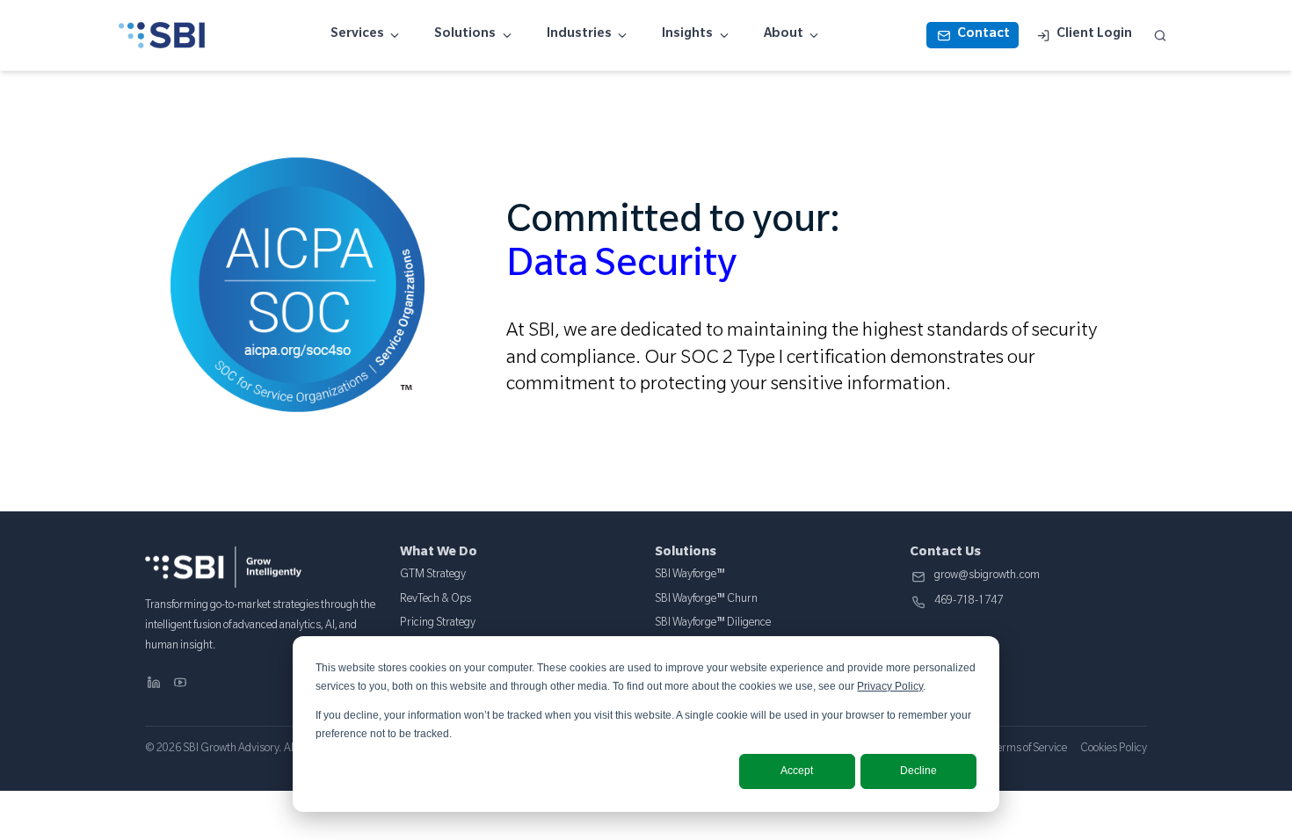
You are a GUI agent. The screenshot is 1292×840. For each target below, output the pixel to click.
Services (357, 35)
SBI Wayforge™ (690, 575)
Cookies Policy (1113, 750)
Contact (983, 35)
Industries (579, 35)
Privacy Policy (890, 686)
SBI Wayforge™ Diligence (713, 624)
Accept (796, 770)
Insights (687, 35)
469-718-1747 (968, 602)
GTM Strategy (433, 575)
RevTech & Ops (435, 600)
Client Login (1094, 35)
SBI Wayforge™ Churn (706, 600)
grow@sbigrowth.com (987, 577)
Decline (918, 770)
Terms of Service (1029, 750)
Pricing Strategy (437, 624)
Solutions (465, 35)
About (783, 35)
